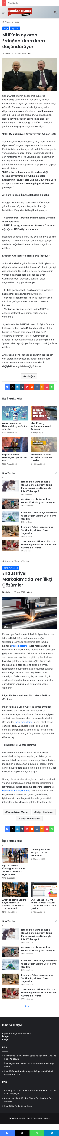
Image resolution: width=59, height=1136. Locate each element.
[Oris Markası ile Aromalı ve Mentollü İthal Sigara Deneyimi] (10, 503)
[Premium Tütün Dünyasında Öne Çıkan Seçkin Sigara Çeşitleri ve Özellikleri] (10, 516)
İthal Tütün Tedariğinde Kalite (18, 1106)
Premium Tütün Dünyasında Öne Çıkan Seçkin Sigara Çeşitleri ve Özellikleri (39, 515)
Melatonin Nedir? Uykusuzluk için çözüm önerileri (14, 426)
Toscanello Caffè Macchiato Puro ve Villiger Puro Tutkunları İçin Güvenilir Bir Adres (39, 544)
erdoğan (30, 376)
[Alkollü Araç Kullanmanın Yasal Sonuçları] (44, 413)
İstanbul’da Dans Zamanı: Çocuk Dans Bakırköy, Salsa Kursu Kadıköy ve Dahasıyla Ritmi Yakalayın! (36, 486)
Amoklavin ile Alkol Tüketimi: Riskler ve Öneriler (41, 457)
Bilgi (17, 22)
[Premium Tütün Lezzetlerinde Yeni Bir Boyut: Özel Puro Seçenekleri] (10, 531)
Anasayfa (8, 22)
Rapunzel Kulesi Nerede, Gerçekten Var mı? (15, 457)
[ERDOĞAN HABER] (20, 12)
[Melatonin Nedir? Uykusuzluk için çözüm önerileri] (15, 413)
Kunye (5, 1039)
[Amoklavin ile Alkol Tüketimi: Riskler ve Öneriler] (44, 444)
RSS (4, 1047)
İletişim (5, 1036)
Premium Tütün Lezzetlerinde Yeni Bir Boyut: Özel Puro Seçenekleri (37, 530)
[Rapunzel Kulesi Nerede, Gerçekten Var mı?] (15, 444)
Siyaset (15, 28)
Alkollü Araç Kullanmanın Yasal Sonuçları (41, 426)
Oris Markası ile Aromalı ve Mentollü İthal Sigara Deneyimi (38, 501)
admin (7, 53)
